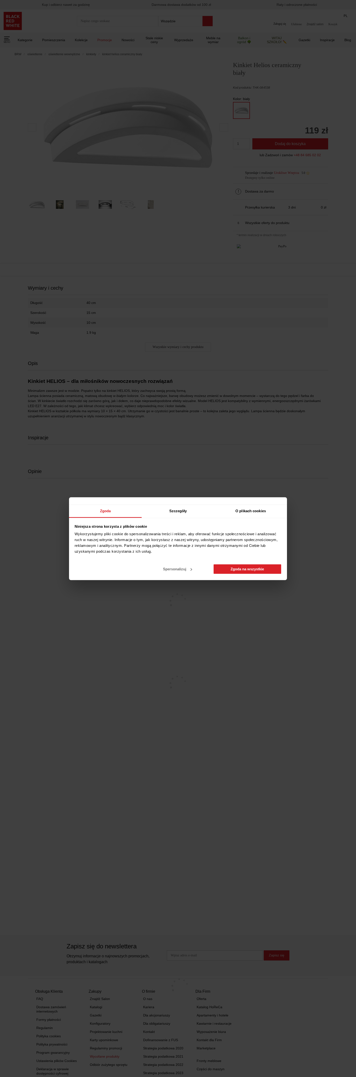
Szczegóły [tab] (178, 511)
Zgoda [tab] (105, 511)
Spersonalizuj (174, 569)
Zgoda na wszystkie (247, 569)
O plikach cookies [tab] (250, 511)
